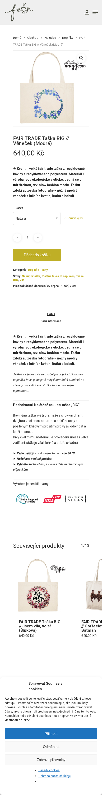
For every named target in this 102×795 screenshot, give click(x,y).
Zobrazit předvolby (51, 760)
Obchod (32, 37)
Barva (19, 208)
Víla (21, 280)
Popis (51, 314)
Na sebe (50, 37)
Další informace (51, 321)
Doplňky (67, 37)
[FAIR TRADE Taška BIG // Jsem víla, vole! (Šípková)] (40, 586)
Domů (17, 37)
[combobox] (36, 218)
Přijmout (51, 734)
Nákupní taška (31, 276)
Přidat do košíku (37, 255)
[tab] (51, 314)
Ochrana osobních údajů (54, 776)
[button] (81, 58)
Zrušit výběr (75, 218)
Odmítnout (51, 747)
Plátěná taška (50, 276)
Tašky (44, 269)
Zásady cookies (49, 770)
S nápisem (67, 276)
